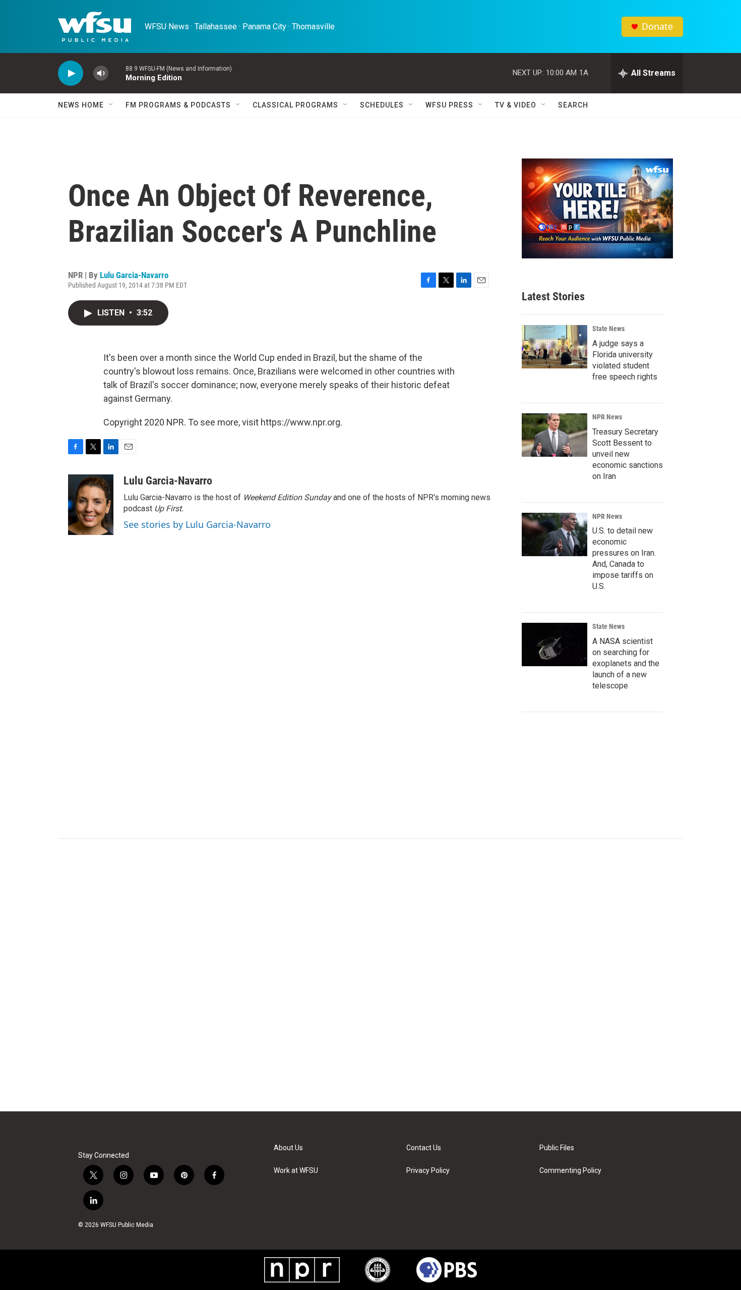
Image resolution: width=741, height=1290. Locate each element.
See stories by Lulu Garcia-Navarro (197, 524)
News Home (81, 105)
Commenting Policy (570, 1170)
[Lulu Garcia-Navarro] (90, 504)
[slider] (116, 73)
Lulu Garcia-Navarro (134, 275)
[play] (71, 73)
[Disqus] (370, 975)
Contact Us (423, 1148)
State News (608, 329)
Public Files (556, 1148)
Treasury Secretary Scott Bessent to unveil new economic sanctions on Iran (627, 454)
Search (573, 105)
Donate (657, 26)
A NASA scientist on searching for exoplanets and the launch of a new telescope (625, 663)
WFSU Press (449, 105)
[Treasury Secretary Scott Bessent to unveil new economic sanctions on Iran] (554, 435)
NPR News (607, 417)
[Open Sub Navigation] (111, 105)
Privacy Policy (428, 1170)
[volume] (100, 73)
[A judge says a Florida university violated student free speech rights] (554, 346)
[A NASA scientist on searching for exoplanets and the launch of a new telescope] (554, 644)
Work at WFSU (296, 1170)
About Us (288, 1148)
